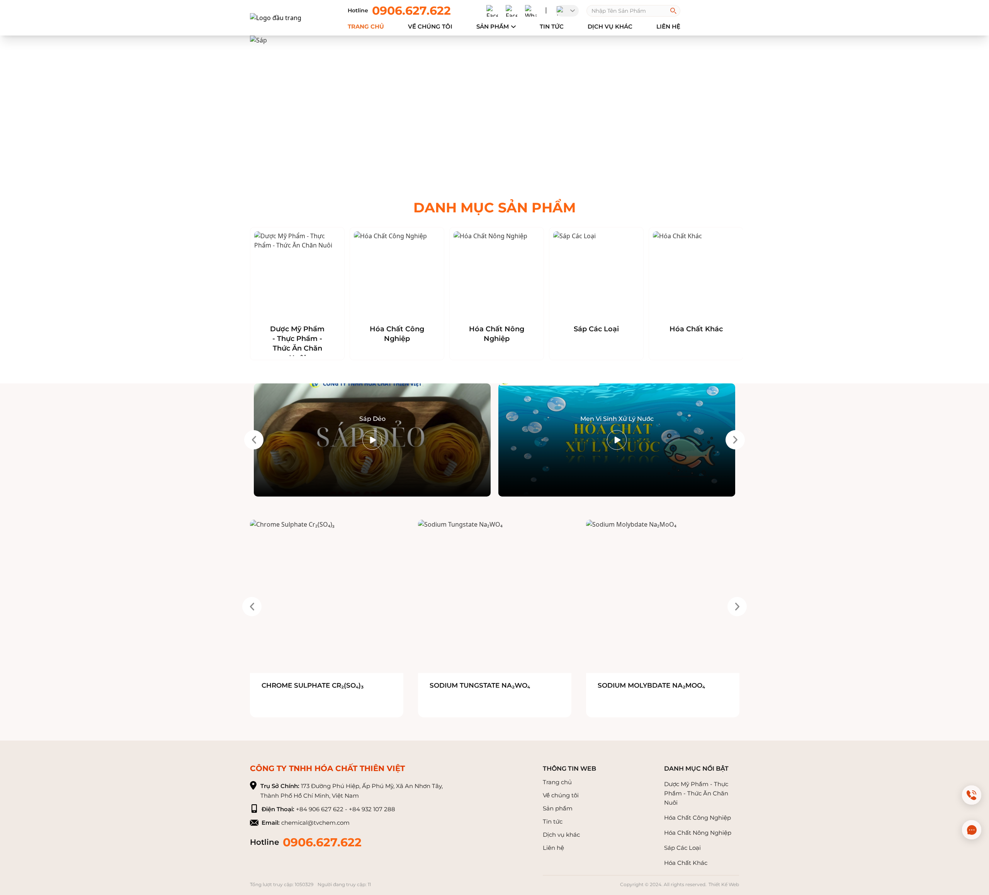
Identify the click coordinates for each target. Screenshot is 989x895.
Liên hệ (668, 26)
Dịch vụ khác (610, 26)
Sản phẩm (492, 26)
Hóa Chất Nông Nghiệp (496, 334)
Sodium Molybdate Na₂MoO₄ (651, 685)
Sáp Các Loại (596, 329)
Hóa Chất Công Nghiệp (397, 334)
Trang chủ (366, 26)
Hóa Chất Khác (696, 329)
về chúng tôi (430, 26)
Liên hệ (553, 847)
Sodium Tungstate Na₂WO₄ (480, 685)
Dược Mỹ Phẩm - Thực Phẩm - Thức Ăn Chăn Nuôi (297, 343)
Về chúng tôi (561, 795)
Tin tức (552, 26)
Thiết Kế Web (724, 884)
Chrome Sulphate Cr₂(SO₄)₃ (313, 685)
